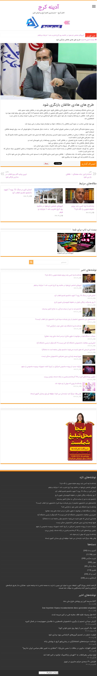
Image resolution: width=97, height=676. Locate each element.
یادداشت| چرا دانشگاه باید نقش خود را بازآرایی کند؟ (64, 326)
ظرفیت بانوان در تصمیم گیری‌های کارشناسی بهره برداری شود (72, 634)
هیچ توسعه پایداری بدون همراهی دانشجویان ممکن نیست (61, 356)
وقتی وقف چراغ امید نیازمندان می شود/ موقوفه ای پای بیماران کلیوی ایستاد (55, 393)
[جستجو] (31, 262)
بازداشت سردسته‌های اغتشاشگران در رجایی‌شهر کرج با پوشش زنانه (70, 641)
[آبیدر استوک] (48, 22)
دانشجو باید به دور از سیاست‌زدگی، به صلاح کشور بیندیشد (61, 309)
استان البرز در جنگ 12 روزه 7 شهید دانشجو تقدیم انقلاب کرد (18, 191)
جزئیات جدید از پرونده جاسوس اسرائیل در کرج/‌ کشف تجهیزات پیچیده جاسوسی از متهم (51, 366)
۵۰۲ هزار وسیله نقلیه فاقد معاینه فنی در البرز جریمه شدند (74, 614)
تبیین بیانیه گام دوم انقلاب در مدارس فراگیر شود (16, 174)
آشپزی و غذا (92, 550)
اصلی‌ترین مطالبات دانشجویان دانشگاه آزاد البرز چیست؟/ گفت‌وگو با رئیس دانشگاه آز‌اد (66, 343)
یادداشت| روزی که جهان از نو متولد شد (68, 383)
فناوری (94, 570)
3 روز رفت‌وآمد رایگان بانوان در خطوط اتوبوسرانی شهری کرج (74, 302)
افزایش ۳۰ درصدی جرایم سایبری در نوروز (80, 661)
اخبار (83, 39)
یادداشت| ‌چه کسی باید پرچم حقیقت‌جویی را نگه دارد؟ (82, 208)
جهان (94, 562)
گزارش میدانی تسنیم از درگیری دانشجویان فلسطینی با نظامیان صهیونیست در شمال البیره (60, 621)
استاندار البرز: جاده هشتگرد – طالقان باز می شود (78, 174)
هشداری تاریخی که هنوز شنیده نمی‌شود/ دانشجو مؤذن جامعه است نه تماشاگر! (68, 349)
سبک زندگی (92, 566)
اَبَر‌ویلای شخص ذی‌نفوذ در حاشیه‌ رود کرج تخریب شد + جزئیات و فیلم (61, 35)
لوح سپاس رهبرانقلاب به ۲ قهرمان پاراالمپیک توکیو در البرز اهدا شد (69, 654)
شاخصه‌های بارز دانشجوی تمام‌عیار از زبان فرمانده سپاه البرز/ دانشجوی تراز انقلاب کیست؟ (65, 319)
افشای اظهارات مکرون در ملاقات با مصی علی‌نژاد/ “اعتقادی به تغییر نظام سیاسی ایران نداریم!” (59, 648)
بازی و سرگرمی (91, 558)
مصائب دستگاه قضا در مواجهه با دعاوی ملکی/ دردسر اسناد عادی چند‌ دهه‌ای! (69, 336)
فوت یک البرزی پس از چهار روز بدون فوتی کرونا (77, 628)
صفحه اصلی (90, 39)
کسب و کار (92, 574)
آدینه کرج (48, 7)
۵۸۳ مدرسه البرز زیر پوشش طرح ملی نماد (79, 601)
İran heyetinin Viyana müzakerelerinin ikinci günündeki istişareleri (69, 608)
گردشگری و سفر (90, 578)
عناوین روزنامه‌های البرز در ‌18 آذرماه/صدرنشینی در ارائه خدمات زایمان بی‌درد (69, 376)
